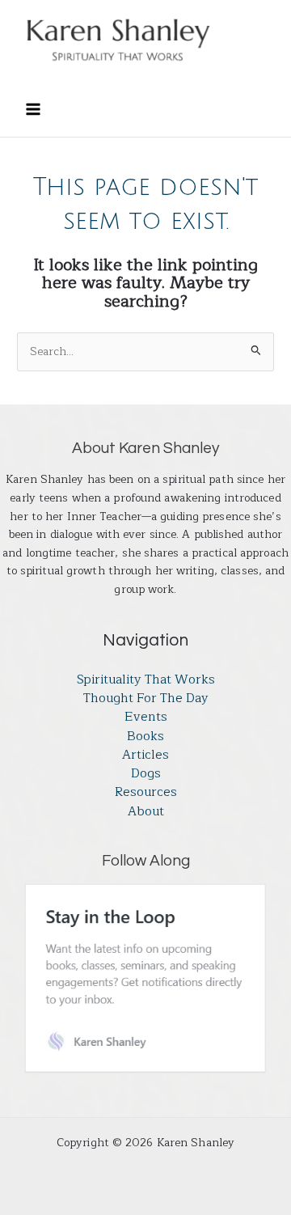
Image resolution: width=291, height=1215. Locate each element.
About (146, 811)
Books (145, 736)
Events (145, 717)
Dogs (146, 773)
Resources (146, 792)
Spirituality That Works (146, 680)
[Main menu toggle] (32, 108)
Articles (145, 755)
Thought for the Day (146, 698)
